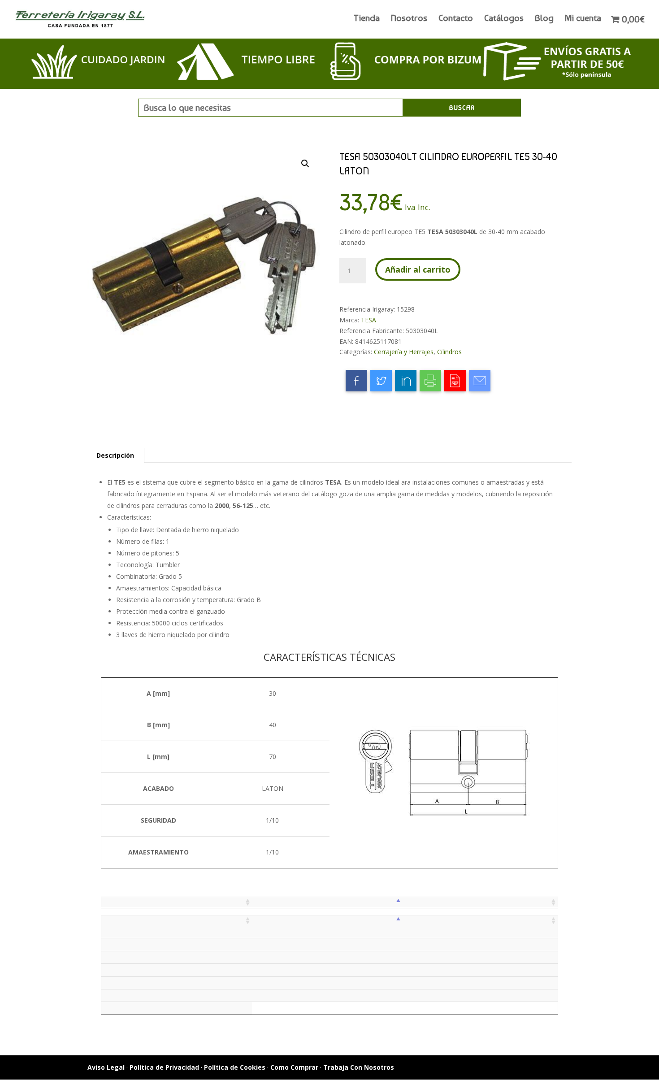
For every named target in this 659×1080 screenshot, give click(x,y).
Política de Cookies (234, 1067)
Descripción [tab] (115, 455)
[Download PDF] (455, 380)
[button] (305, 164)
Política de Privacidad (164, 1067)
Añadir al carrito (418, 269)
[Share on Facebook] (356, 380)
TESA (368, 320)
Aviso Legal (106, 1067)
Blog (544, 19)
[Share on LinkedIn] (405, 380)
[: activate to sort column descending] (327, 902)
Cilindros (449, 351)
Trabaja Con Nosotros (358, 1067)
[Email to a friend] (479, 380)
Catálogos (504, 19)
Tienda (367, 19)
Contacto (455, 19)
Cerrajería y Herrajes (404, 351)
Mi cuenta (583, 19)
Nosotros (409, 19)
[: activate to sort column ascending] (176, 902)
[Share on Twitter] (381, 380)
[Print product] (430, 380)
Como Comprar (294, 1067)
